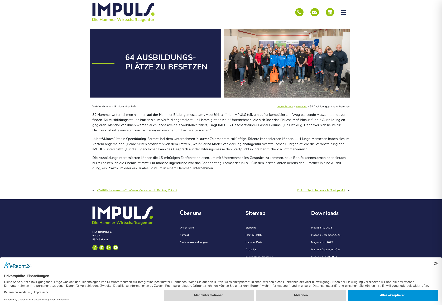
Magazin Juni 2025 (322, 242)
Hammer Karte (254, 242)
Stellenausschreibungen (194, 242)
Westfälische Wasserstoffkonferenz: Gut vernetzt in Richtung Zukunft (137, 190)
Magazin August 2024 (324, 257)
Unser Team (187, 227)
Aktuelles (251, 249)
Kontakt (184, 235)
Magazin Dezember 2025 (325, 235)
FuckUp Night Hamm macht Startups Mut (321, 190)
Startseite (251, 227)
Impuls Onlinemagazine (259, 257)
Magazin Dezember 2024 (325, 249)
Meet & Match (254, 235)
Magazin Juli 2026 (321, 227)
